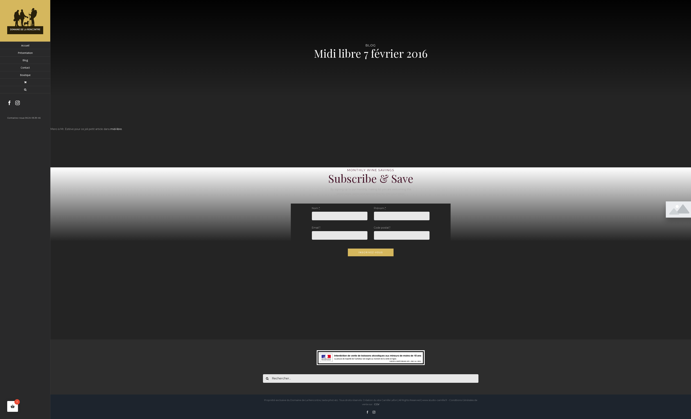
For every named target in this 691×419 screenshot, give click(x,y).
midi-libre (116, 129)
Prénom (380, 208)
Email (316, 227)
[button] (25, 89)
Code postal (382, 227)
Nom (316, 208)
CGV (376, 404)
